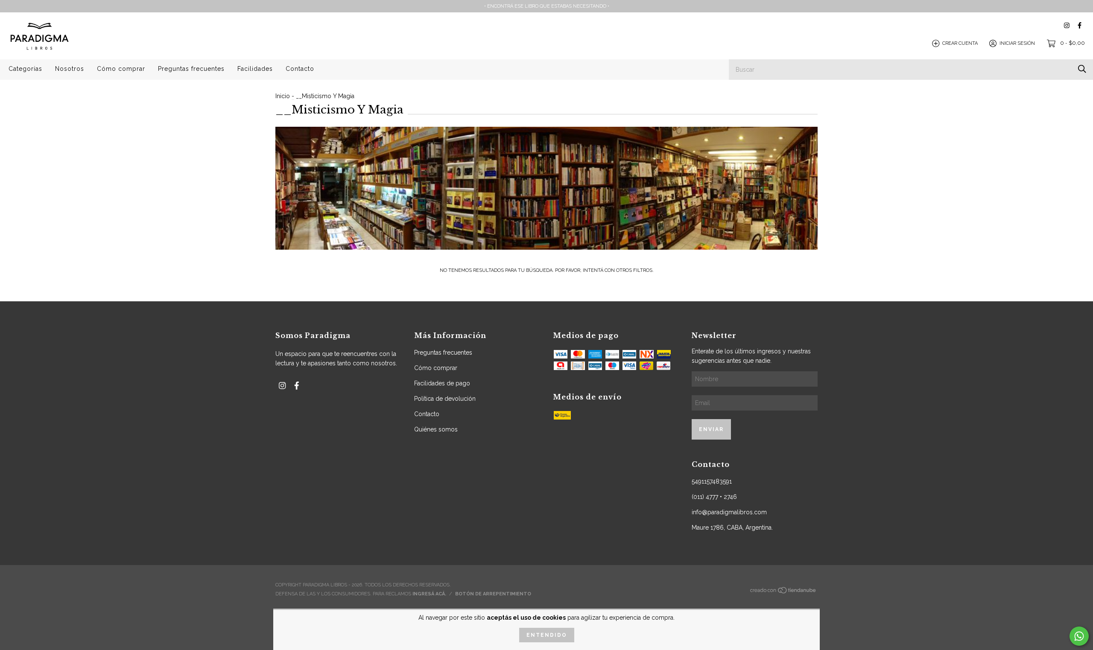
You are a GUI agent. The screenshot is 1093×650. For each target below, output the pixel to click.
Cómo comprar (121, 68)
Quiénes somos (436, 429)
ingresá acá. (429, 594)
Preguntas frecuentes (191, 68)
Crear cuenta (960, 43)
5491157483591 (712, 481)
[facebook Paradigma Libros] (1079, 25)
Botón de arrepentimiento (493, 594)
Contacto (300, 68)
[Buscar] (1082, 68)
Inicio (282, 96)
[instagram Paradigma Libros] (1067, 25)
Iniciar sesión (1017, 43)
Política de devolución (445, 398)
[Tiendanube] (783, 592)
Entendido (546, 635)
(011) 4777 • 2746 (714, 496)
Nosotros (69, 68)
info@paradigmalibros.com (729, 512)
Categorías (25, 68)
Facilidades (255, 68)
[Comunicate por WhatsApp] (1079, 636)
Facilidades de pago (442, 383)
